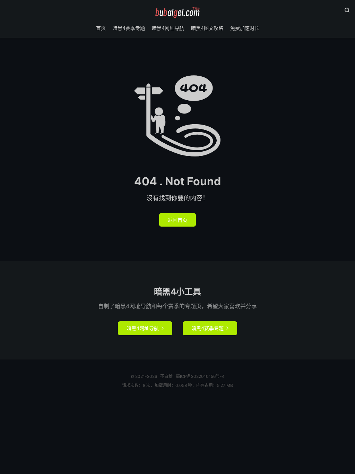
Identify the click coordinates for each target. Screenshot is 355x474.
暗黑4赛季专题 (129, 28)
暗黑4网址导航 (168, 28)
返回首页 (177, 220)
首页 (101, 28)
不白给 (177, 12)
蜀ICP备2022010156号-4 (200, 376)
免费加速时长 (244, 28)
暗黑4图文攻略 (207, 28)
